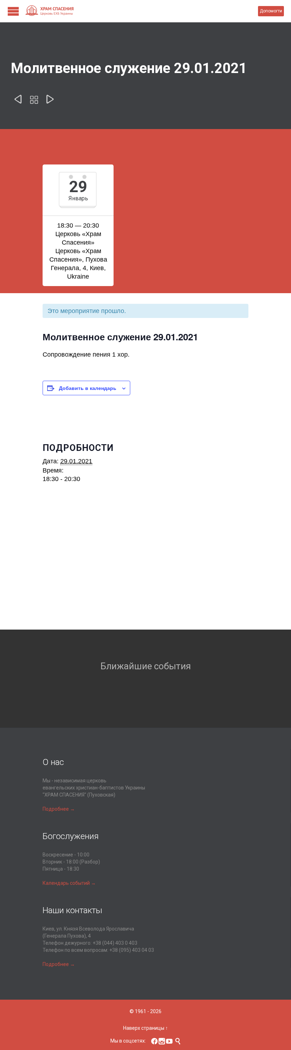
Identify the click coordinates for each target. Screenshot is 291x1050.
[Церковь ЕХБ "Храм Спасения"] (141, 11)
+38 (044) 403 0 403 (115, 943)
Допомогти (271, 11)
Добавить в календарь (87, 387)
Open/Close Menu (13, 11)
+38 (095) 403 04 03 (131, 950)
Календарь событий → (69, 883)
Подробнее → (59, 809)
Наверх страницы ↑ (145, 1028)
